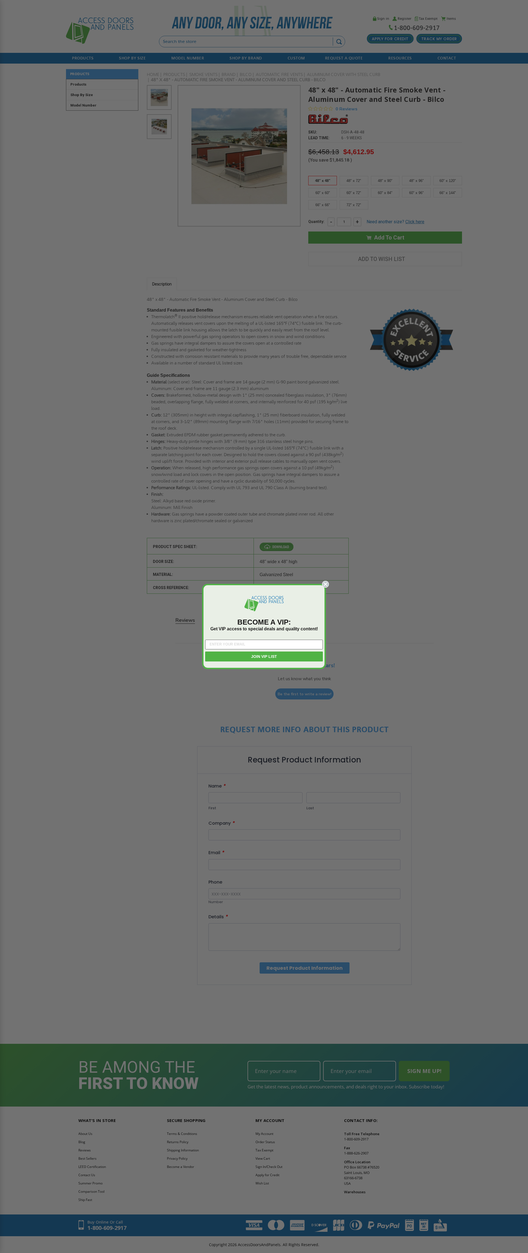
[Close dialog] (325, 584)
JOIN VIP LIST (264, 656)
